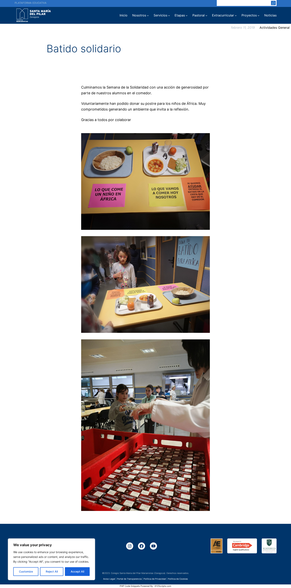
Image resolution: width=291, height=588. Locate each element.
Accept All (77, 571)
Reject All (52, 571)
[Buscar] (273, 3)
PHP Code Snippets (130, 586)
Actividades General (275, 28)
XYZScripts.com (163, 586)
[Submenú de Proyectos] (259, 15)
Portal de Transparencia (129, 578)
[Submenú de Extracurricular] (236, 15)
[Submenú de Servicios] (169, 15)
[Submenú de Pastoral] (206, 15)
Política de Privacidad (155, 578)
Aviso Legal (109, 578)
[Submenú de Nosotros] (148, 15)
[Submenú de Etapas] (187, 15)
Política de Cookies (178, 578)
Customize (26, 571)
